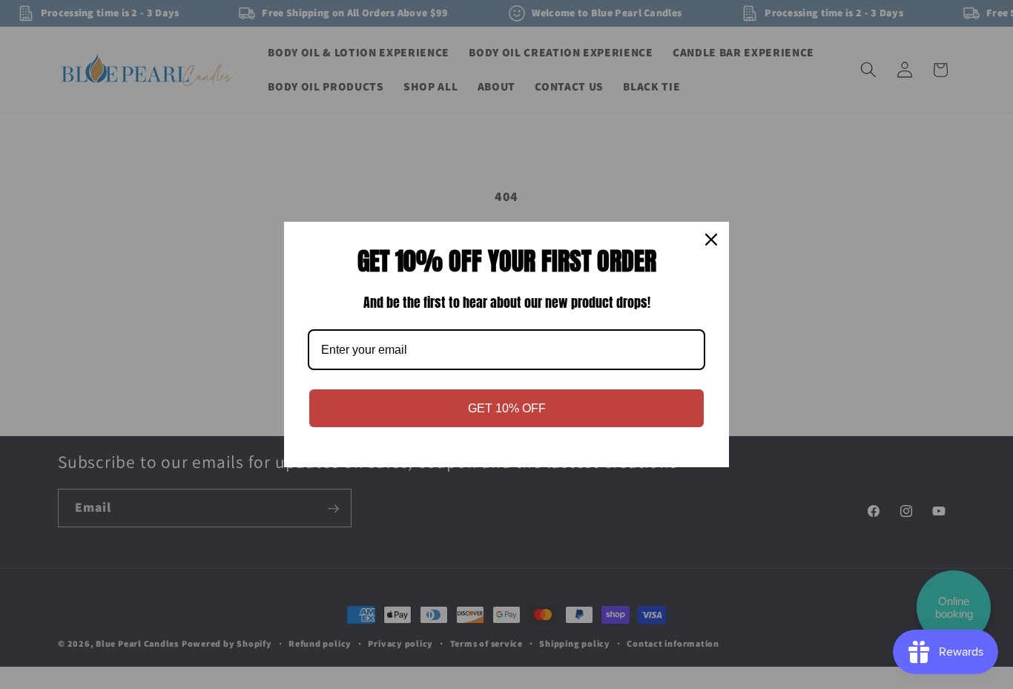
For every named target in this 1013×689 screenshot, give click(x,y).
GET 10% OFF (507, 408)
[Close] (711, 239)
